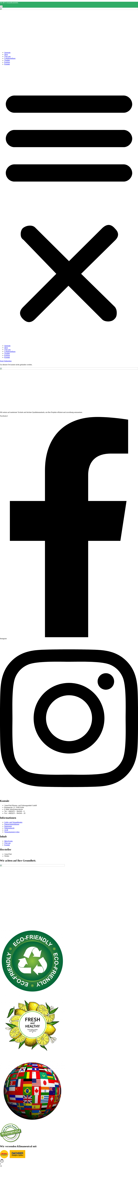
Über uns (7, 56)
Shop (6, 54)
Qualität (7, 60)
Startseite (7, 52)
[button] (69, 205)
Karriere (7, 62)
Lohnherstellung (9, 58)
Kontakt (7, 64)
